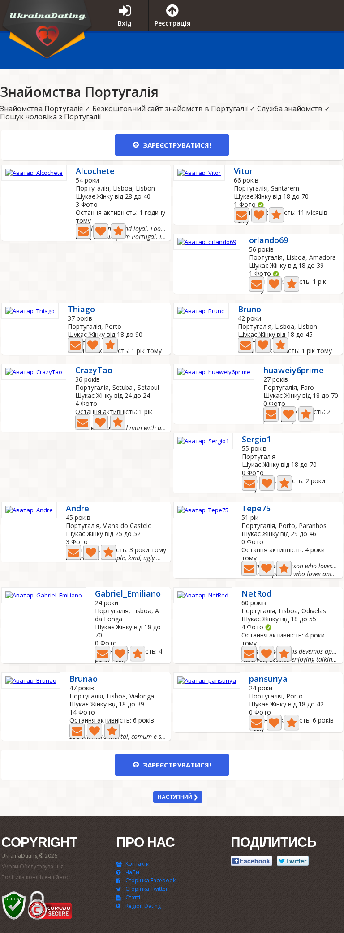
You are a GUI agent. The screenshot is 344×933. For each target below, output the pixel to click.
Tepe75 (256, 509)
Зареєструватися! (176, 144)
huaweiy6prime (293, 370)
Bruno (249, 309)
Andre (77, 509)
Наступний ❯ (178, 797)
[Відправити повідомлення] (83, 231)
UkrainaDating (47, 32)
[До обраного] (118, 231)
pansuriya (268, 679)
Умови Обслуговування (32, 866)
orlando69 (268, 240)
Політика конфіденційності (37, 877)
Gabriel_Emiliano (128, 594)
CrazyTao (93, 370)
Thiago (81, 309)
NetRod (256, 594)
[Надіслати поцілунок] (100, 231)
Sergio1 (256, 440)
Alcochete (95, 171)
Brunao (83, 679)
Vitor (243, 171)
